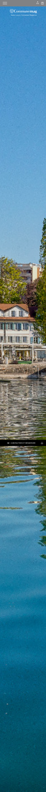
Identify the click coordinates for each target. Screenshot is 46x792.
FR (37, 4)
